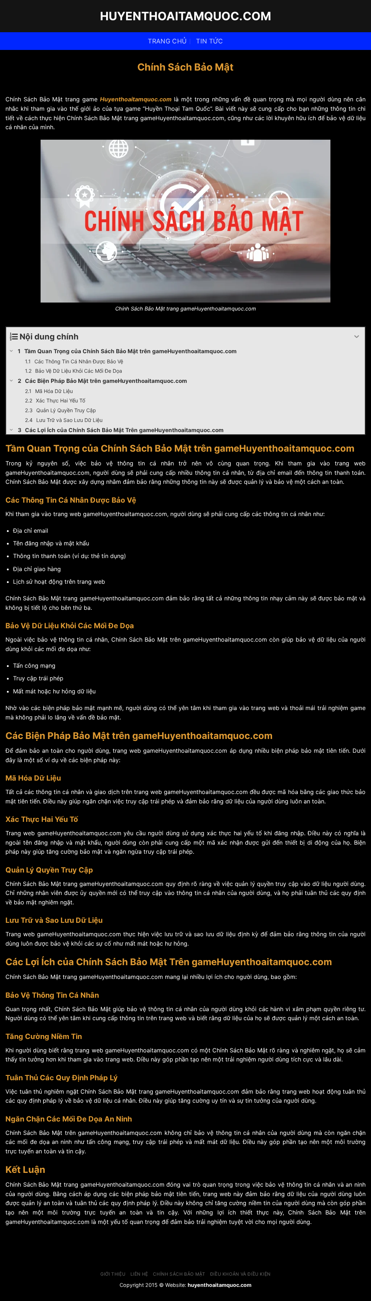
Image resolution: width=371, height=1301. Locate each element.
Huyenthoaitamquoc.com (136, 99)
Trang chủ (167, 41)
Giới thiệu (112, 1274)
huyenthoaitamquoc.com (185, 16)
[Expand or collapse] (356, 337)
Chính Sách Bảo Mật (179, 1274)
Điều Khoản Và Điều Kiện (240, 1274)
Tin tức (209, 41)
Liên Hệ (139, 1274)
